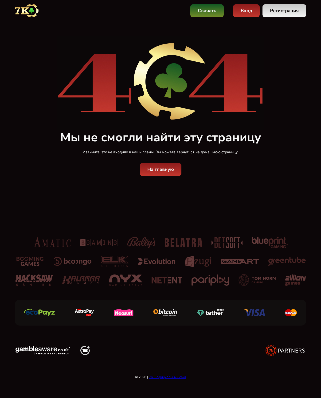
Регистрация (284, 11)
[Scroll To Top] (312, 384)
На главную (160, 169)
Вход (246, 11)
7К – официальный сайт (167, 377)
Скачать (207, 11)
